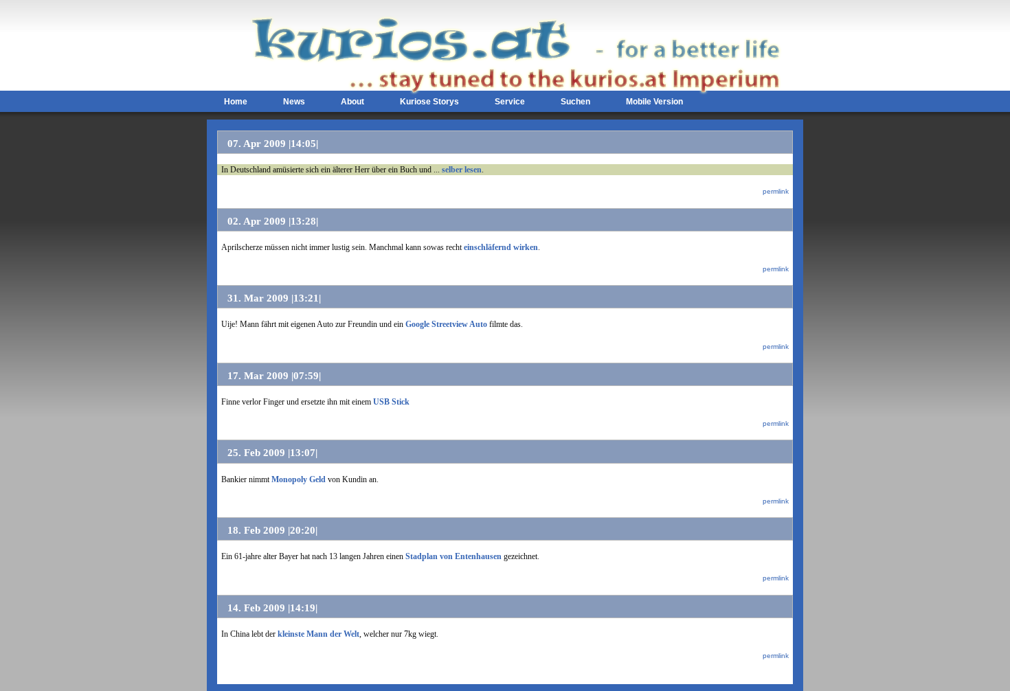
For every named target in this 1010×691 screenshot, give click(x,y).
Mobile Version (654, 101)
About (352, 101)
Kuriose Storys (429, 101)
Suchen (575, 101)
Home (235, 101)
